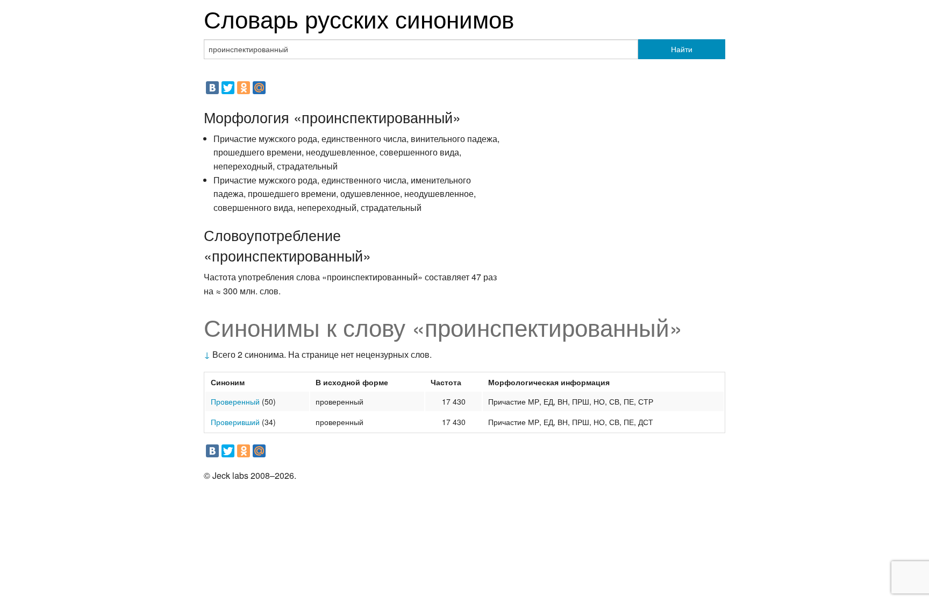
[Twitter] (227, 87)
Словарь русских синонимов (359, 18)
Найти (681, 49)
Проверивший (235, 421)
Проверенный (235, 401)
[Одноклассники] (243, 87)
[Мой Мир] (259, 87)
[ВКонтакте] (212, 87)
